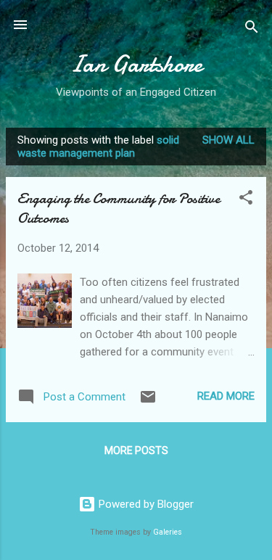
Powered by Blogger (145, 504)
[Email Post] (148, 401)
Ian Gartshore (136, 64)
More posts (136, 450)
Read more (226, 396)
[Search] (251, 29)
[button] (246, 200)
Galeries (167, 532)
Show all (228, 140)
